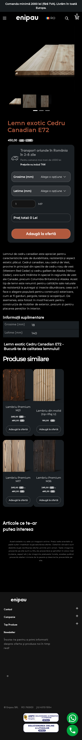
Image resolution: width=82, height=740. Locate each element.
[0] (76, 18)
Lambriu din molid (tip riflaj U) (48, 412)
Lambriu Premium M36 (48, 479)
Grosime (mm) (24, 177)
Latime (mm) (22, 191)
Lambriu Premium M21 (18, 408)
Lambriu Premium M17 (18, 479)
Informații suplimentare (23, 317)
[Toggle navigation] (4, 18)
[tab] (41, 317)
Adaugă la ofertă (41, 234)
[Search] (66, 18)
